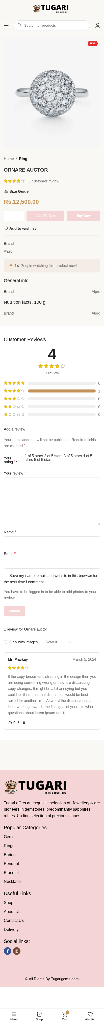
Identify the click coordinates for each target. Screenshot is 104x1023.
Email (10, 554)
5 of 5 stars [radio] (43, 459)
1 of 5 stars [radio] (34, 456)
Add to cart (45, 216)
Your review (15, 473)
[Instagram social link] (16, 951)
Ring (23, 158)
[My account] (98, 25)
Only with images (23, 642)
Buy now (84, 216)
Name (10, 532)
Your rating (9, 460)
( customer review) (44, 181)
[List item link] (52, 837)
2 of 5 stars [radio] (53, 456)
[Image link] (38, 787)
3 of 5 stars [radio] (73, 456)
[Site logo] (52, 8)
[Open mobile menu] (6, 25)
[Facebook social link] (7, 951)
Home (9, 158)
